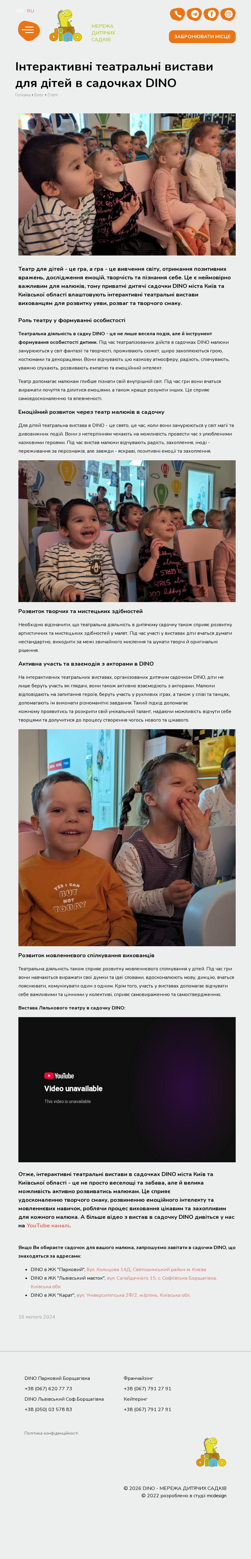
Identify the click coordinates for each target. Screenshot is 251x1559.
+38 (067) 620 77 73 (48, 1388)
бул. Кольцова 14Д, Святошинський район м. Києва (146, 1269)
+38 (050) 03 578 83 (48, 1409)
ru (30, 11)
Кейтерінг (135, 1399)
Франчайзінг (138, 1378)
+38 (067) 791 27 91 (147, 1388)
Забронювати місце (202, 36)
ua (20, 11)
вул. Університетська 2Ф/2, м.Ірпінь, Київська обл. (133, 1295)
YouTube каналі (48, 1226)
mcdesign (217, 1496)
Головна (23, 95)
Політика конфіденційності (51, 1433)
